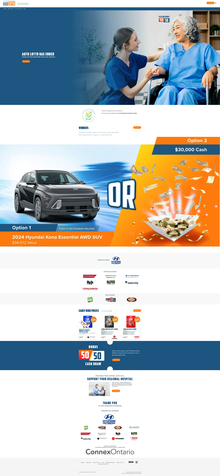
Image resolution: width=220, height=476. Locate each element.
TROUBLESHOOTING (110, 462)
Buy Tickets (210, 2)
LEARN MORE (116, 359)
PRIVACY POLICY (120, 462)
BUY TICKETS (26, 61)
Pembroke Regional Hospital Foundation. (128, 113)
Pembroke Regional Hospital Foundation (89, 472)
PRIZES (82, 462)
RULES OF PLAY (96, 462)
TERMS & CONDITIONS (103, 464)
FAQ (103, 462)
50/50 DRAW (88, 462)
